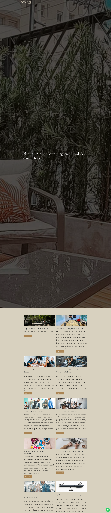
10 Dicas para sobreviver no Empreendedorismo (33, 496)
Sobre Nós (43, 2)
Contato (90, 2)
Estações (72, 2)
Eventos (84, 2)
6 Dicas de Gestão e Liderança (34, 412)
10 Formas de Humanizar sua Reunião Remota (36, 371)
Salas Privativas (63, 2)
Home (37, 2)
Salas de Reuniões (53, 2)
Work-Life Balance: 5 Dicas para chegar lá (70, 495)
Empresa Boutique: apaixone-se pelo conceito (71, 328)
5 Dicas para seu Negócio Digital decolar (69, 451)
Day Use (78, 2)
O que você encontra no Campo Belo (36, 328)
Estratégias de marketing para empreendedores (34, 452)
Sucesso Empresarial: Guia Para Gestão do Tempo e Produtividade (70, 371)
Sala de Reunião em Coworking (66, 412)
